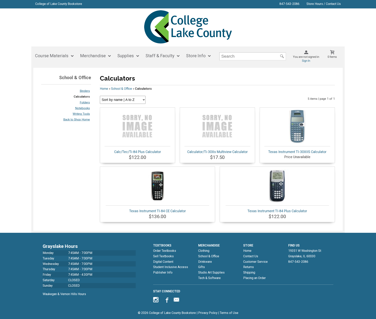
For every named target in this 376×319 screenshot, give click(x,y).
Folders (85, 102)
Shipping (249, 272)
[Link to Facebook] (166, 300)
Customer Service (255, 262)
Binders (85, 91)
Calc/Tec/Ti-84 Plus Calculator (137, 152)
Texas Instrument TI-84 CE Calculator (157, 211)
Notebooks (82, 108)
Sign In (306, 60)
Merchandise (93, 55)
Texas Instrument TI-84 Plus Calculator (277, 211)
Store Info (196, 55)
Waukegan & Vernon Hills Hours (64, 294)
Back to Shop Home (76, 119)
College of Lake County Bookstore (58, 4)
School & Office (121, 89)
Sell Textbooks (163, 256)
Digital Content (163, 262)
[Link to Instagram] (156, 300)
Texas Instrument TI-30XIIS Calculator (297, 152)
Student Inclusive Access (170, 267)
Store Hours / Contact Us (323, 4)
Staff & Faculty (160, 55)
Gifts (201, 267)
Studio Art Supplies (211, 272)
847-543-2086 (289, 4)
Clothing (203, 251)
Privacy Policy (207, 313)
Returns (248, 267)
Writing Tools (81, 114)
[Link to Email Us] (176, 300)
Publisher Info (163, 272)
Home (104, 89)
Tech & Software (209, 278)
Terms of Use (229, 313)
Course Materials (51, 55)
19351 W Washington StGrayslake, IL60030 (304, 253)
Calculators (82, 96)
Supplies (125, 55)
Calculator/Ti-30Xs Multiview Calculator (217, 152)
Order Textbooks (164, 251)
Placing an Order (254, 278)
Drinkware (205, 262)
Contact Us (250, 256)
